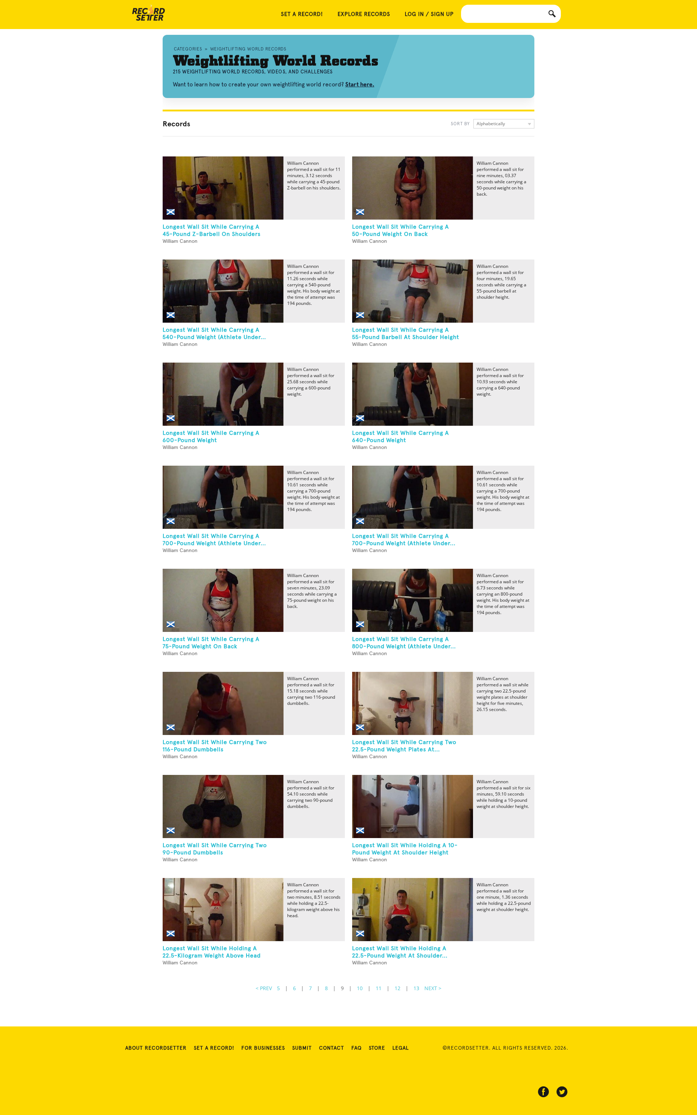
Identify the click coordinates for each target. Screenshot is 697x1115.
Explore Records (364, 14)
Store (377, 1048)
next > (432, 988)
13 (416, 988)
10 (360, 988)
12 (397, 988)
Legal (400, 1048)
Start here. (359, 84)
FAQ (356, 1048)
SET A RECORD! (302, 14)
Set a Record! (214, 1048)
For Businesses (263, 1048)
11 (379, 988)
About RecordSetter (156, 1048)
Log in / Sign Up (429, 14)
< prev (264, 988)
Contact (331, 1048)
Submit (302, 1048)
